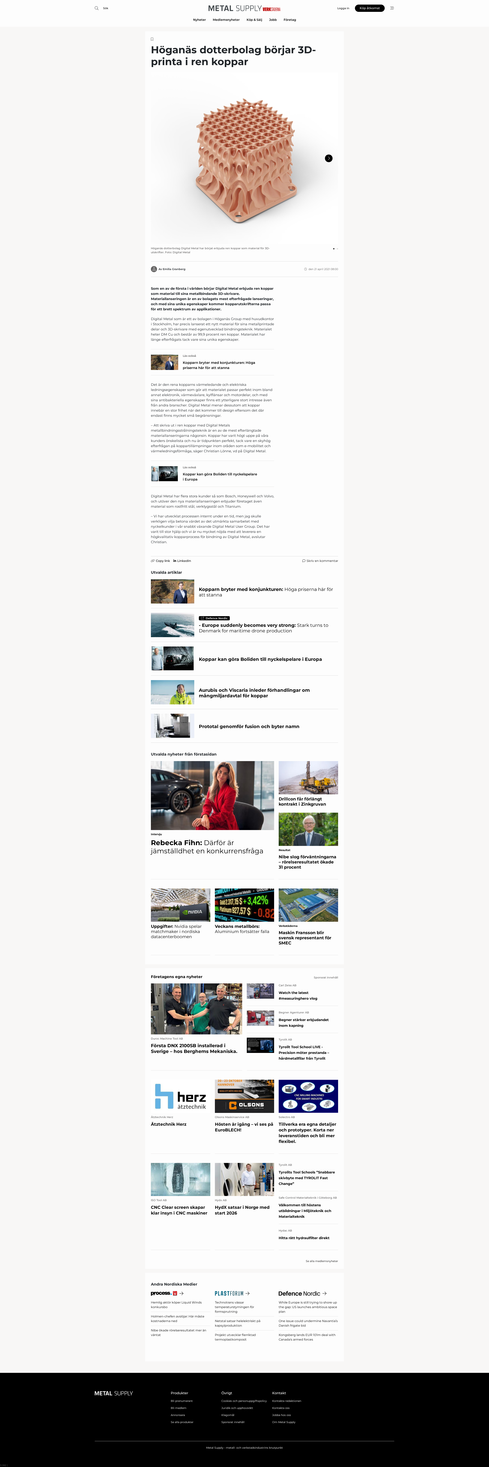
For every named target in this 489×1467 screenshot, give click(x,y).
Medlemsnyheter (226, 20)
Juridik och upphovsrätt (237, 1408)
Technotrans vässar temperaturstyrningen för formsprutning (234, 1307)
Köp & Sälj (254, 20)
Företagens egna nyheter (176, 976)
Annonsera (178, 1415)
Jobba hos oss (281, 1415)
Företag (290, 20)
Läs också (189, 356)
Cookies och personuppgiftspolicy (244, 1401)
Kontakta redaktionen (286, 1401)
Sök (105, 8)
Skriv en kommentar (322, 561)
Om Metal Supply (284, 1422)
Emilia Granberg (174, 269)
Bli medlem (178, 1408)
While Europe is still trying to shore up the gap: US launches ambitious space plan (308, 1307)
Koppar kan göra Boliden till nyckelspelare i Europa (220, 476)
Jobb (273, 20)
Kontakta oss (281, 1408)
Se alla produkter (182, 1422)
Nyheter (199, 20)
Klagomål (227, 1415)
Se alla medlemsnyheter (322, 1261)
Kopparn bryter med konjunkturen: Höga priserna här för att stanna (219, 365)
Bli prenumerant (182, 1401)
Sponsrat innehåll (232, 1422)
